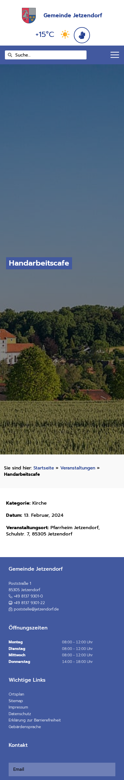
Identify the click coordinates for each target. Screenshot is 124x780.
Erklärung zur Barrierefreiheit (35, 720)
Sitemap (16, 701)
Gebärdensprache (25, 727)
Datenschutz (20, 714)
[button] (27, 603)
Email (10, 759)
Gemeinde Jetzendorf (73, 15)
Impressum (18, 707)
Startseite (43, 468)
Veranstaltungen (77, 468)
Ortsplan (16, 694)
